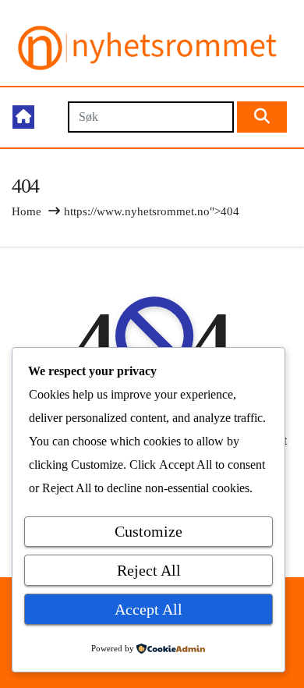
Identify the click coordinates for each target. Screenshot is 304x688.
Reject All (149, 570)
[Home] (23, 117)
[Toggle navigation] (50, 117)
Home (26, 211)
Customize (148, 531)
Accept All (148, 609)
